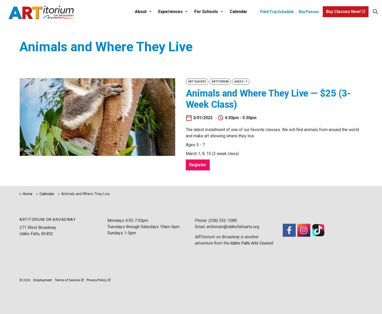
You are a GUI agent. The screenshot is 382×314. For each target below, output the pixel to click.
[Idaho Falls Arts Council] (41, 12)
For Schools (206, 11)
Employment (42, 280)
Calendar (238, 11)
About (141, 11)
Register (197, 164)
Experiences (170, 11)
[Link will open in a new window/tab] (289, 230)
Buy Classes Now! (343, 11)
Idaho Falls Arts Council (251, 243)
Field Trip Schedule (277, 12)
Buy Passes (309, 12)
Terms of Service (67, 280)
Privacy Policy (97, 280)
